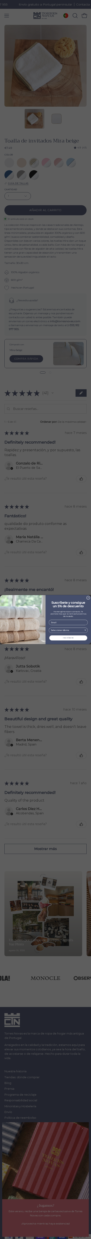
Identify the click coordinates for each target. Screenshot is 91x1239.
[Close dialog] (88, 597)
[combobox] (67, 630)
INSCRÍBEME (68, 638)
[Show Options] (85, 630)
